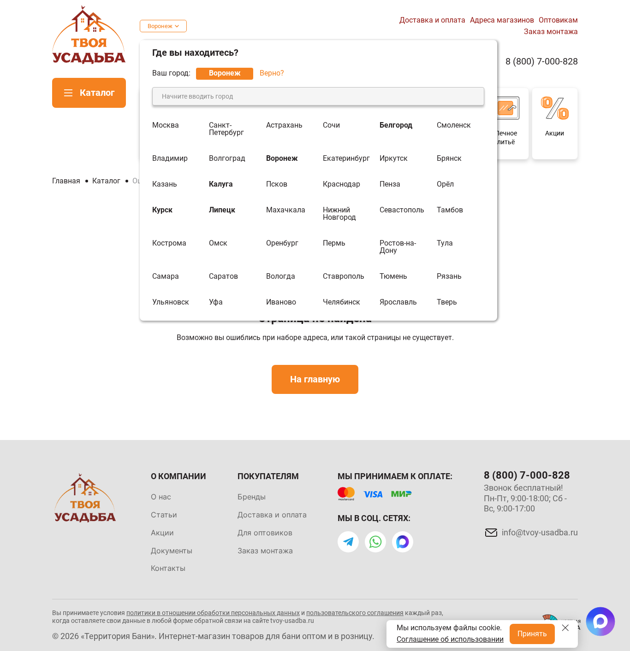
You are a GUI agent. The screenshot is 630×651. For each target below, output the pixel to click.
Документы (171, 550)
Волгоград (227, 158)
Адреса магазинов (502, 20)
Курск (162, 210)
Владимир (170, 158)
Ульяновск (170, 302)
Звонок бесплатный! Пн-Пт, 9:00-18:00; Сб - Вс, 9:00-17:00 (525, 498)
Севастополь (402, 210)
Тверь (447, 302)
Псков (276, 184)
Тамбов (450, 210)
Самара (165, 276)
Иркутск (394, 158)
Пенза (390, 184)
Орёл (445, 184)
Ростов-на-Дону (398, 247)
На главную (315, 379)
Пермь (334, 243)
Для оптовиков (265, 532)
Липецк (222, 210)
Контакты (168, 568)
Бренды (252, 496)
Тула (445, 243)
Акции (162, 532)
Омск (218, 243)
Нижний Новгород (339, 213)
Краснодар (341, 184)
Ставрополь (343, 276)
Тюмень (393, 276)
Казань (164, 184)
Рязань (449, 276)
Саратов (223, 276)
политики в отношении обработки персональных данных (213, 612)
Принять (532, 633)
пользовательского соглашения (355, 612)
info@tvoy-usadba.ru (540, 532)
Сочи (331, 125)
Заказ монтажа (551, 31)
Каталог (97, 92)
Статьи (164, 514)
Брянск (449, 158)
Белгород (396, 125)
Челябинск (341, 302)
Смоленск (454, 125)
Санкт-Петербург (226, 129)
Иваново (281, 302)
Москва (165, 125)
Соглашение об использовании (450, 639)
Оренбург (282, 243)
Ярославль (398, 302)
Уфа (216, 302)
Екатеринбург (346, 158)
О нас (161, 496)
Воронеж (160, 26)
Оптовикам (558, 20)
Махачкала (285, 210)
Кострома (169, 243)
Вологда (280, 276)
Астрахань (284, 125)
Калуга (221, 184)
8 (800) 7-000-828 (541, 61)
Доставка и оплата (432, 20)
